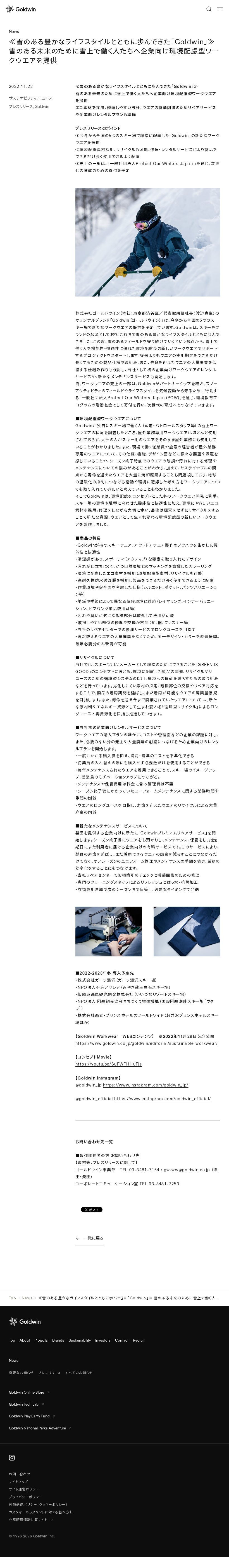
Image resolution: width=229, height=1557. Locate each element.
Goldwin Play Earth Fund (29, 1416)
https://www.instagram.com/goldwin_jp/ (146, 1085)
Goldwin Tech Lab (24, 1404)
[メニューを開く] (220, 9)
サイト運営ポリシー (24, 1489)
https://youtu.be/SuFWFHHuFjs (108, 1064)
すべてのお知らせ (79, 1373)
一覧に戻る (94, 1238)
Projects (41, 1340)
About (25, 1340)
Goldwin (42, 106)
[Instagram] (12, 1457)
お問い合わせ (19, 1474)
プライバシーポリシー (25, 1497)
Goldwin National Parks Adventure (37, 1428)
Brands (58, 1340)
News (27, 1298)
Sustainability (80, 1340)
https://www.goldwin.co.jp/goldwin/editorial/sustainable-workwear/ (146, 1043)
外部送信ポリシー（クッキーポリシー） (38, 1504)
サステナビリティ (23, 98)
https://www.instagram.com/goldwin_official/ (162, 1098)
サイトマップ (18, 1482)
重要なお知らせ (21, 1373)
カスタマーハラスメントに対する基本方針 (41, 1512)
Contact (121, 1340)
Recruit (139, 1340)
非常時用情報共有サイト (29, 1520)
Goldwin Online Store (26, 1392)
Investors (103, 1340)
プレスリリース (21, 106)
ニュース (45, 98)
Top (12, 1298)
